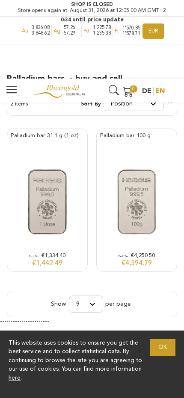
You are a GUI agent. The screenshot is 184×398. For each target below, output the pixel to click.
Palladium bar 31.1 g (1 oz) (45, 135)
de (146, 91)
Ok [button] (162, 347)
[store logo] (58, 91)
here (15, 378)
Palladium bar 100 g (125, 135)
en (160, 91)
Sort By (91, 104)
